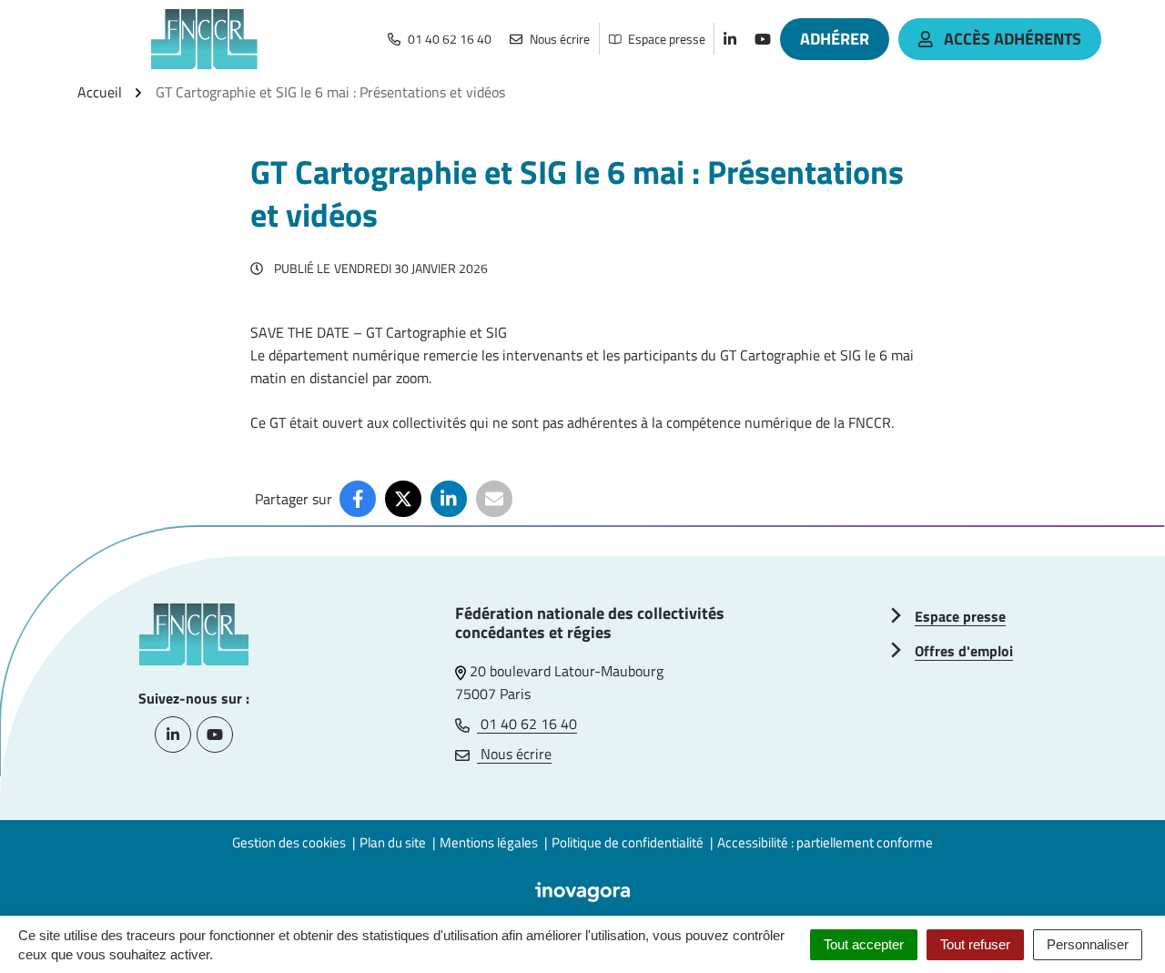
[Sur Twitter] (403, 499)
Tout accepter (864, 944)
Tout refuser (975, 944)
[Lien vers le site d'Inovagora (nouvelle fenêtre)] (582, 890)
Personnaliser (1088, 944)
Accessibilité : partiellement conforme (825, 842)
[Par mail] (494, 499)
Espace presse (960, 616)
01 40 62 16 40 (527, 724)
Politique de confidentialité (628, 842)
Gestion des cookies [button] (289, 842)
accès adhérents (1012, 38)
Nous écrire (514, 754)
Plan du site (393, 842)
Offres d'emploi (964, 651)
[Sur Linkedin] (449, 499)
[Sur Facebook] (357, 499)
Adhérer (834, 38)
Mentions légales (489, 842)
